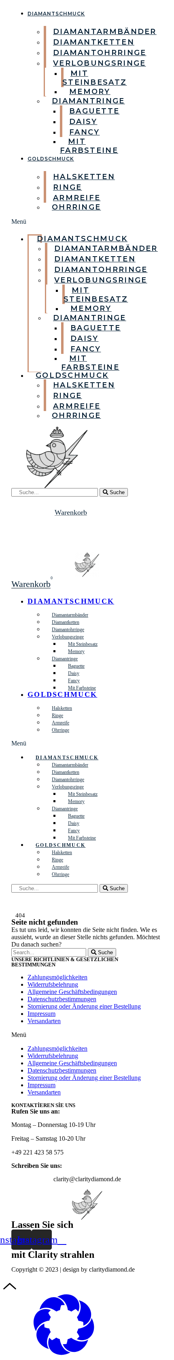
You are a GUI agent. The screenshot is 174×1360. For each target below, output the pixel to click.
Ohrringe (76, 207)
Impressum (41, 1013)
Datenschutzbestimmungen (62, 999)
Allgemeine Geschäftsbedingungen (72, 991)
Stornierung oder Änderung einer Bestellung (84, 1006)
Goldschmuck (51, 159)
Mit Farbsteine (89, 146)
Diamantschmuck (56, 14)
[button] (26, 221)
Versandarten (44, 1020)
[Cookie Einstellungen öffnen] (64, 1352)
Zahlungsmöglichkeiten (57, 977)
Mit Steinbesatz (94, 78)
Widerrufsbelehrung (53, 984)
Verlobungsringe (99, 63)
